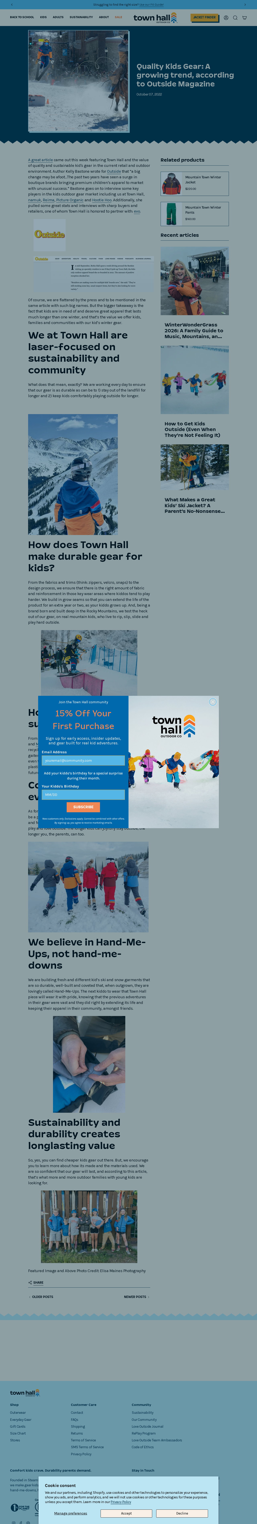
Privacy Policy (121, 1502)
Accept (126, 1513)
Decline (182, 1513)
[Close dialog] (212, 701)
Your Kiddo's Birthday (60, 786)
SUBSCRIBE (83, 807)
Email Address (54, 752)
